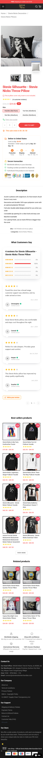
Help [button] (39, 755)
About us (5, 685)
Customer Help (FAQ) (9, 719)
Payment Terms (7, 710)
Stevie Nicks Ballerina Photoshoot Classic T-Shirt (30, 505)
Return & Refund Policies (10, 713)
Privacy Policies (7, 691)
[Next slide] (38, 46)
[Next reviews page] (38, 403)
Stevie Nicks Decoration (17, 13)
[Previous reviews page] (28, 403)
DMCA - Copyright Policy (10, 694)
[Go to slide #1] (15, 78)
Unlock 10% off (4, 748)
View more (21, 553)
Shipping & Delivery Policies (11, 707)
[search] (36, 6)
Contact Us (5, 716)
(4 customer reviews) (19, 99)
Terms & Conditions (8, 688)
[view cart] (40, 6)
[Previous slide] (4, 46)
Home (3, 13)
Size (4, 107)
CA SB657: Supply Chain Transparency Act (16, 697)
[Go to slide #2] (27, 78)
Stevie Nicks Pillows (8, 17)
